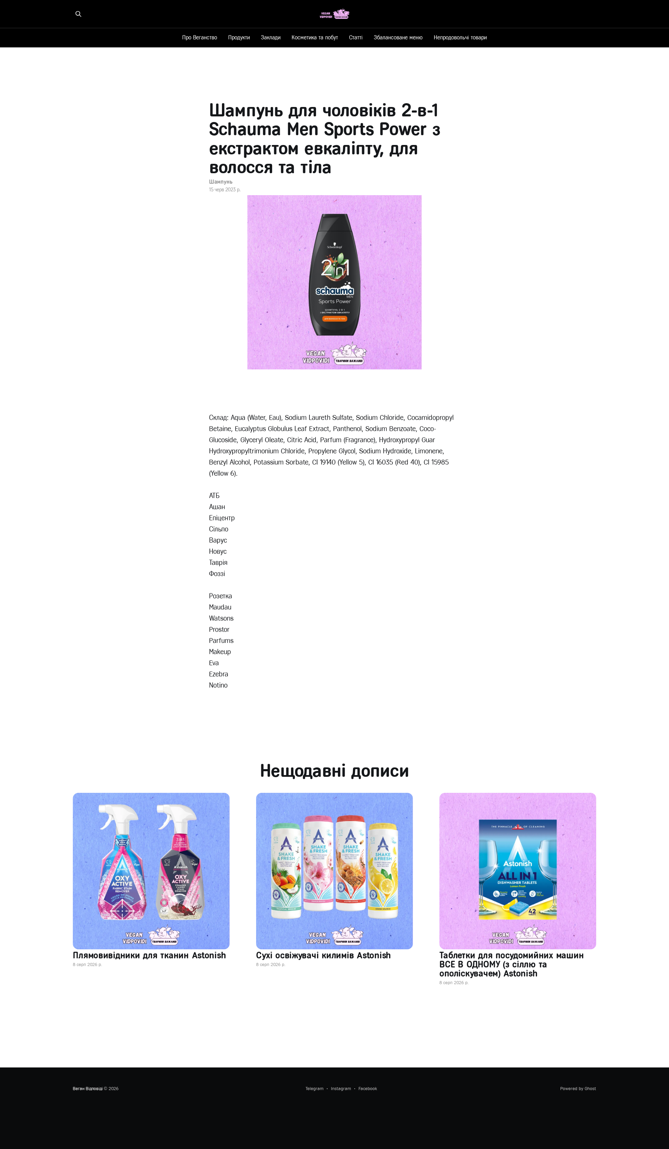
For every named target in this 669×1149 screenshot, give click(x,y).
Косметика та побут (315, 37)
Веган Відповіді (87, 1088)
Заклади (270, 37)
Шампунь (220, 182)
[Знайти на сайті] (78, 14)
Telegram (314, 1088)
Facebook (368, 1088)
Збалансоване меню (398, 37)
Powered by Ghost (578, 1088)
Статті (356, 37)
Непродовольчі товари (460, 37)
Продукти (239, 37)
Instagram (341, 1088)
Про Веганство (199, 37)
